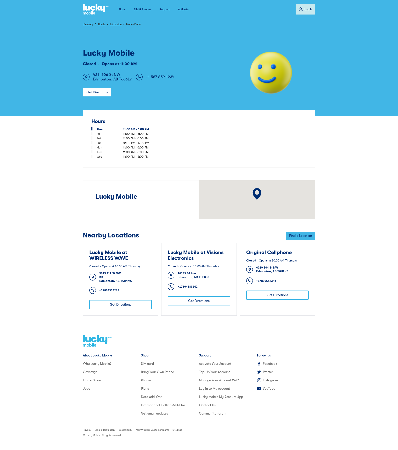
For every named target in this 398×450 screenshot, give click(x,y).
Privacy (87, 429)
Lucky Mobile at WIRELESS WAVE (108, 255)
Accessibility (125, 429)
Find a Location (300, 236)
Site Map (177, 429)
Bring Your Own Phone (157, 372)
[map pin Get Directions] (256, 194)
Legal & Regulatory (105, 429)
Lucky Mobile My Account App (221, 397)
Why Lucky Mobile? (97, 364)
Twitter (268, 372)
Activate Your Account (215, 364)
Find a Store (92, 380)
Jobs (86, 388)
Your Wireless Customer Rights (152, 429)
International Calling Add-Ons (163, 405)
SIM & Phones (142, 9)
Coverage (90, 372)
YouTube (269, 388)
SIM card (147, 364)
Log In (309, 9)
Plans (122, 9)
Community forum (212, 413)
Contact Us (207, 405)
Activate (183, 9)
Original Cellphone (269, 252)
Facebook (270, 364)
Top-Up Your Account (214, 372)
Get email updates (154, 413)
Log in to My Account (214, 388)
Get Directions (97, 92)
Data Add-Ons (151, 397)
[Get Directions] (256, 194)
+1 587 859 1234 (160, 77)
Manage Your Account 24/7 (219, 380)
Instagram (270, 380)
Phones (146, 380)
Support (164, 9)
